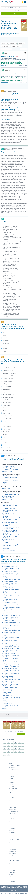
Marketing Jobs (13, 813)
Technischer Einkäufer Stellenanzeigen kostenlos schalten (10, 510)
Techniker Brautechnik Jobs (10, 578)
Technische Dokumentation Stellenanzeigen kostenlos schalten (10, 524)
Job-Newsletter (22, 733)
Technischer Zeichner (8, 466)
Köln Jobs (12, 845)
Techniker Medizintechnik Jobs (11, 613)
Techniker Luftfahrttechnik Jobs (11, 612)
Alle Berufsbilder (7, 471)
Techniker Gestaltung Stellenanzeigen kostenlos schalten (10, 541)
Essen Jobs (12, 868)
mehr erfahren (4, 65)
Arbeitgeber (12, 767)
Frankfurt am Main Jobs (14, 860)
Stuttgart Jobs (12, 865)
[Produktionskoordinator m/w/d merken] (25, 70)
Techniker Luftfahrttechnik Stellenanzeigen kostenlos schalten (10, 532)
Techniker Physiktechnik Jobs (10, 619)
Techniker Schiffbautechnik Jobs (11, 624)
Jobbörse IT (12, 881)
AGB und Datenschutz (14, 774)
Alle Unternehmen (13, 788)
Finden (14, 14)
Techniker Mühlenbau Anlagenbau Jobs (8, 694)
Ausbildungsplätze (13, 824)
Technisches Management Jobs (11, 493)
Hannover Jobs (13, 853)
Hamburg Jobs (13, 849)
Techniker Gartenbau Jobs (10, 581)
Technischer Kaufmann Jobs (10, 653)
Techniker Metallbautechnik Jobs (11, 615)
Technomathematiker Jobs (10, 566)
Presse (11, 778)
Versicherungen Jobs (14, 811)
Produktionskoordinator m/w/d (9, 73)
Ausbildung (12, 797)
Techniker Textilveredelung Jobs (11, 630)
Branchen (12, 830)
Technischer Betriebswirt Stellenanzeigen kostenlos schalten (10, 515)
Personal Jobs (13, 809)
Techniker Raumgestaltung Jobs (11, 622)
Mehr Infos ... (14, 890)
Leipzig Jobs (12, 872)
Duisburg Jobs (13, 879)
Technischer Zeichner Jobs (10, 668)
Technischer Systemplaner (10, 468)
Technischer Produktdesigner (10, 469)
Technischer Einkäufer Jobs (10, 650)
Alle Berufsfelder (7, 499)
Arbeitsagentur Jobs (14, 816)
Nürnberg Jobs (13, 876)
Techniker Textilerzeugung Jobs (11, 629)
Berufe (11, 834)
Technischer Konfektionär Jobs (11, 655)
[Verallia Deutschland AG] (5, 53)
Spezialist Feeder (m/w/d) (8, 56)
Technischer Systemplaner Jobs (11, 665)
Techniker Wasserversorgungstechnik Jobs (11, 644)
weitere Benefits (18, 63)
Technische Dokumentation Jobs (11, 494)
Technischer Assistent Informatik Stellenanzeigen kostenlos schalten (11, 519)
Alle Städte (12, 786)
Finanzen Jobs (13, 807)
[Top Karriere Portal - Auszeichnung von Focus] (14, 725)
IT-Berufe (12, 792)
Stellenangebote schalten (15, 765)
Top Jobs (12, 790)
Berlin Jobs (12, 847)
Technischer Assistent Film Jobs (11, 697)
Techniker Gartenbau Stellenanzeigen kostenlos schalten (10, 505)
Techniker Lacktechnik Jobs (10, 599)
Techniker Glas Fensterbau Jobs (11, 679)
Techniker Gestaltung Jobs (10, 583)
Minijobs (11, 795)
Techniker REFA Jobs (8, 620)
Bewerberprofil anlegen (14, 769)
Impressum (12, 776)
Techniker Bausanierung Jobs (10, 573)
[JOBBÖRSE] (7, 2)
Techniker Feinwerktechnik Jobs (11, 579)
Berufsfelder (12, 828)
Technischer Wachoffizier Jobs (11, 666)
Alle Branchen (6, 488)
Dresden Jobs (12, 874)
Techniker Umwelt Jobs (9, 632)
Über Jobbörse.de (13, 772)
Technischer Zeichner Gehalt (10, 476)
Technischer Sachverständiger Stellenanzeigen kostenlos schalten (11, 545)
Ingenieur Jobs (13, 803)
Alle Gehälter (6, 484)
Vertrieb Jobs (12, 805)
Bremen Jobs (12, 870)
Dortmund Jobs (13, 858)
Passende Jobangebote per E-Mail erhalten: (14, 731)
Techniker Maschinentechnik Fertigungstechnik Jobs (10, 685)
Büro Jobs (12, 818)
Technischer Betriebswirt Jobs (11, 648)
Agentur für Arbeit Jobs (14, 839)
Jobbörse (13, 893)
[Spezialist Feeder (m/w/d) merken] (25, 53)
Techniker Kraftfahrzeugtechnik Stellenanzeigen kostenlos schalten (11, 536)
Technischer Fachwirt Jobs (10, 652)
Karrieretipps (12, 832)
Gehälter (11, 837)
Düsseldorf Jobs (13, 855)
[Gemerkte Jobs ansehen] (23, 2)
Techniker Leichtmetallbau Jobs (11, 607)
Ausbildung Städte (13, 826)
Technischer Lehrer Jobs (9, 657)
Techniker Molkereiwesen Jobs (11, 617)
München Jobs (13, 851)
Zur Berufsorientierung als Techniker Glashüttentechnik (9, 34)
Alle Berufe (6, 708)
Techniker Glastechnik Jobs (10, 588)
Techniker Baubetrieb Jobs (10, 571)
